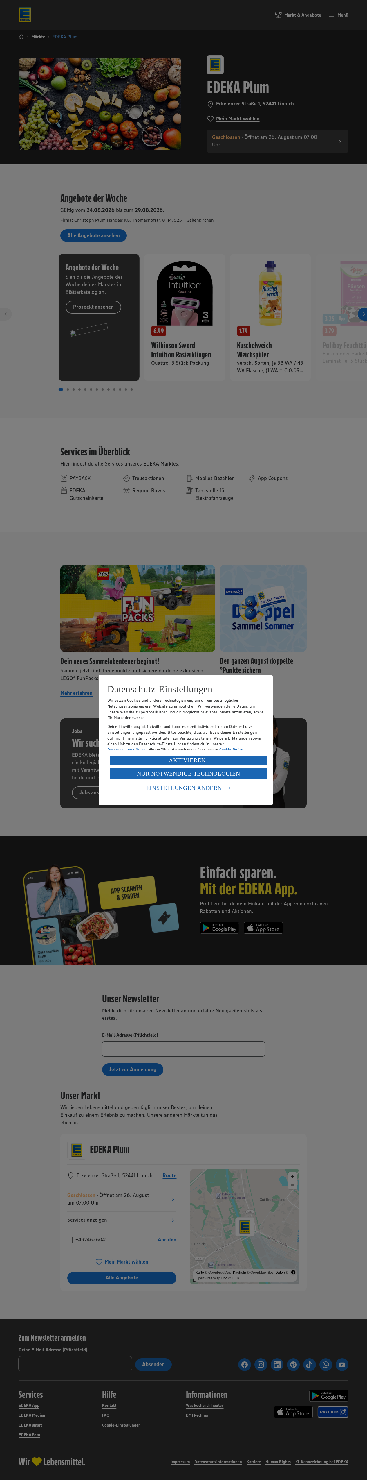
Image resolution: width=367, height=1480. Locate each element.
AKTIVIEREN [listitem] (187, 760)
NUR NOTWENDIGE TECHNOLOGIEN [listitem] (188, 773)
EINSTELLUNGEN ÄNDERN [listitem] (184, 788)
